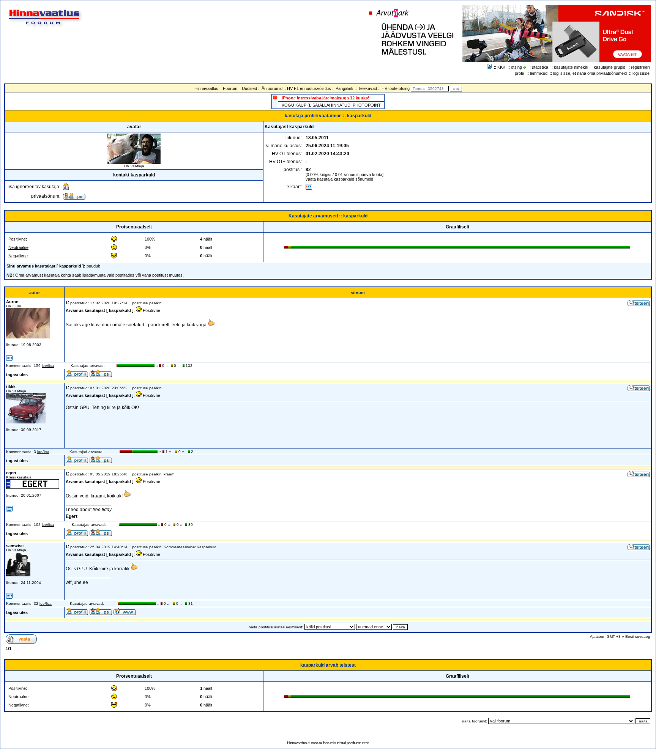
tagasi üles (17, 374)
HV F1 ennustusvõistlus (309, 88)
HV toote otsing (396, 88)
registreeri (640, 67)
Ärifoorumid (272, 88)
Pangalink (344, 88)
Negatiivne (18, 255)
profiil (519, 73)
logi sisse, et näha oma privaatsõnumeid (590, 73)
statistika (540, 67)
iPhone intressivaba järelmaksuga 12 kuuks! (325, 98)
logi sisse (641, 73)
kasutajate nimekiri (571, 67)
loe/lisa (48, 365)
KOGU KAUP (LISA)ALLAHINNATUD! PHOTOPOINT (331, 105)
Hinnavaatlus (206, 88)
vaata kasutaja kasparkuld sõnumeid (339, 179)
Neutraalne (18, 247)
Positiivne (17, 239)
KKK (501, 67)
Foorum (230, 88)
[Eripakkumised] (275, 97)
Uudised (249, 88)
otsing (516, 67)
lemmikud (538, 73)
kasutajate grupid (609, 67)
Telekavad (367, 88)
